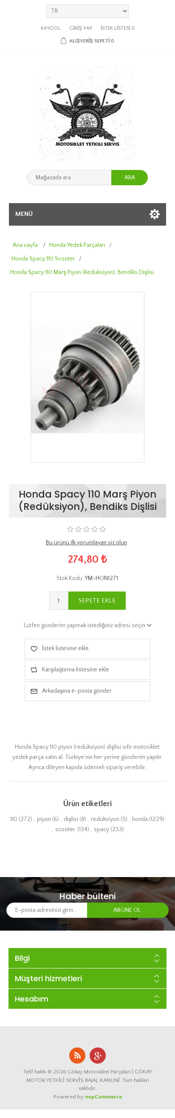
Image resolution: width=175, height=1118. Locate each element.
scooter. (65, 829)
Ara (129, 177)
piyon (44, 819)
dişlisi (71, 819)
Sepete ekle (97, 600)
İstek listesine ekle (65, 648)
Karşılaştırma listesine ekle (75, 669)
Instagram (98, 1055)
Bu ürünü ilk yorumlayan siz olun (86, 542)
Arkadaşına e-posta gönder (77, 691)
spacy (101, 829)
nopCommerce (103, 1097)
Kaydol (51, 28)
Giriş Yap (80, 28)
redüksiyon (105, 819)
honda (140, 819)
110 (13, 819)
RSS (77, 1055)
